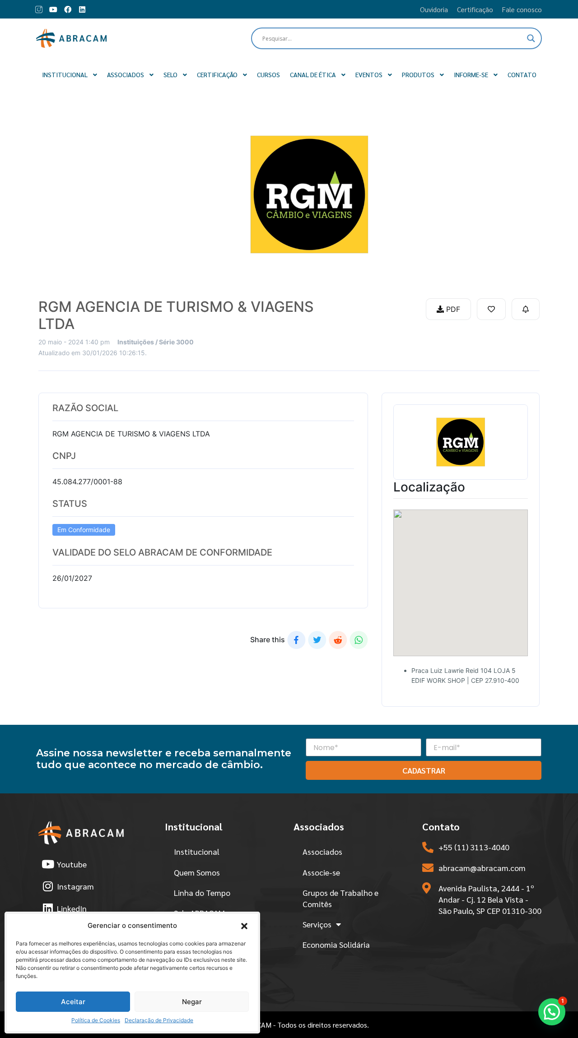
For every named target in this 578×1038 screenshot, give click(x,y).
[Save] (491, 309)
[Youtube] (53, 9)
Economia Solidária (336, 944)
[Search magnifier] (531, 38)
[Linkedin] (82, 9)
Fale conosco (522, 9)
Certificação (475, 9)
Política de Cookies (95, 1020)
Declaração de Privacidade (159, 1020)
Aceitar (73, 1001)
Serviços (317, 924)
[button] (244, 925)
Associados (322, 851)
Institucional (196, 851)
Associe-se (321, 872)
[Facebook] (68, 9)
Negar (192, 1001)
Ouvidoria (434, 9)
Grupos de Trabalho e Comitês (340, 898)
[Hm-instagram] (39, 9)
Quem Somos (197, 872)
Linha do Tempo (202, 892)
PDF (452, 309)
